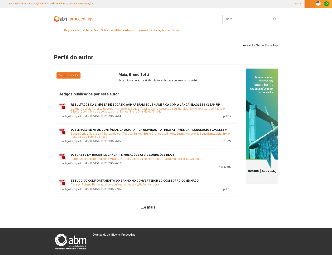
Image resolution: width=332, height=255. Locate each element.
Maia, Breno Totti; (193, 108)
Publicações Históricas (165, 30)
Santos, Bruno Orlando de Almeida (140, 111)
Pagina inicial (72, 30)
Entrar (298, 3)
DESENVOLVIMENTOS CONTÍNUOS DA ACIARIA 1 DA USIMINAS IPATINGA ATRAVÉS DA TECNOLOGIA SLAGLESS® (149, 130)
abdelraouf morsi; (116, 184)
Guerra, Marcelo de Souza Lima (181, 158)
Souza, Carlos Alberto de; (86, 133)
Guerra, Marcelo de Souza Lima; (100, 111)
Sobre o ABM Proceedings (117, 30)
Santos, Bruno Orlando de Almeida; (155, 133)
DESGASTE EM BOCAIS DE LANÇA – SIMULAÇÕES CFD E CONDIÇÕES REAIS (122, 154)
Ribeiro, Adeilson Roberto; (118, 133)
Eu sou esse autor (68, 75)
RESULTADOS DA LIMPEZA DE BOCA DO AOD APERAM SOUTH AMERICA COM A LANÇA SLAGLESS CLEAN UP (145, 104)
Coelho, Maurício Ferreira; (86, 108)
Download (142, 30)
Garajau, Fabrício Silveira (92, 136)
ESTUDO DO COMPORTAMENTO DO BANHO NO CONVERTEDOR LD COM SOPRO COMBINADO (135, 180)
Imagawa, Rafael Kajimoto (143, 184)
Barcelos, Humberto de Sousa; (121, 108)
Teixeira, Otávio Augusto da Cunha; (161, 108)
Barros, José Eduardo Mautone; (90, 158)
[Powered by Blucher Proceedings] (260, 45)
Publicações (90, 30)
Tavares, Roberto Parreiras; (88, 184)
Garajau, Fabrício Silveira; (147, 158)
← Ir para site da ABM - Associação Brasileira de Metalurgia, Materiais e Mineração (47, 3)
